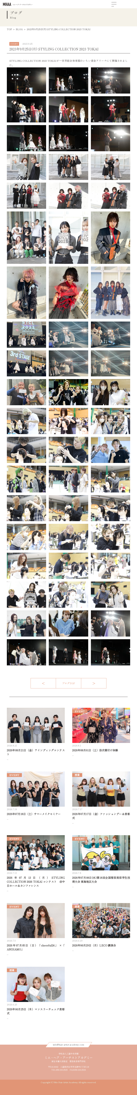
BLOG (19, 29)
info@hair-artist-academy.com (68, 1045)
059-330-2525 (62, 1069)
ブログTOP (68, 683)
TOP (9, 29)
